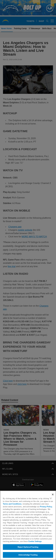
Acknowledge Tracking (28, 555)
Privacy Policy (40, 506)
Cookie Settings (27, 541)
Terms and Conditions (12, 504)
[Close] (53, 494)
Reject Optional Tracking (28, 547)
